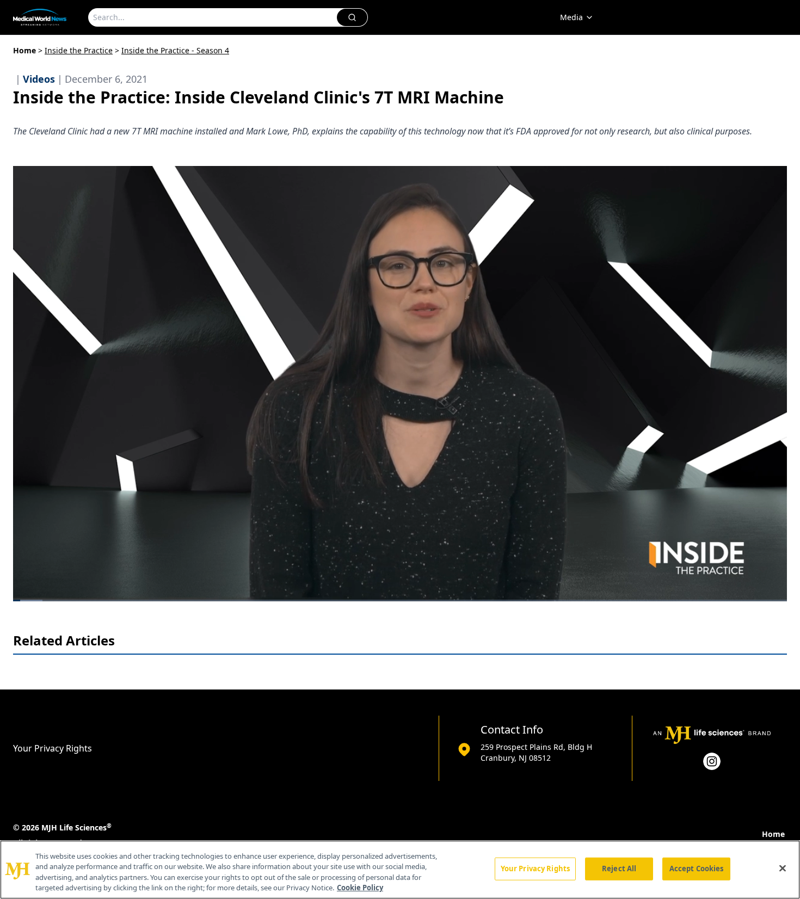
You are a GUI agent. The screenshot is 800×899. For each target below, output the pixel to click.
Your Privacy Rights (52, 748)
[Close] (783, 868)
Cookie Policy (360, 887)
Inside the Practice (79, 50)
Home (24, 50)
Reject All (619, 868)
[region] (400, 869)
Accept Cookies (696, 868)
